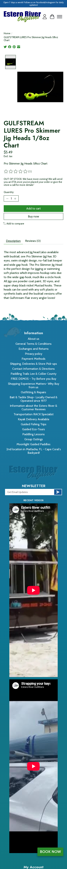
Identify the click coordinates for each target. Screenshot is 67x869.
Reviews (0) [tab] (33, 241)
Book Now (50, 851)
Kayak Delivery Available (33, 419)
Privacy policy (33, 353)
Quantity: (9, 192)
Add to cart (33, 208)
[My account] (44, 16)
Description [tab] (13, 241)
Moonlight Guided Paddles (33, 444)
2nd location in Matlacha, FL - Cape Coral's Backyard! (33, 450)
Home (7, 33)
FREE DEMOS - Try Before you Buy (33, 378)
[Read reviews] (16, 171)
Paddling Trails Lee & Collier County (33, 373)
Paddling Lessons (33, 434)
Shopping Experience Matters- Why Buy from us (33, 385)
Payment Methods (33, 358)
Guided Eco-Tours (33, 429)
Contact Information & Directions (33, 368)
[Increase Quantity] (15, 198)
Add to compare (15, 223)
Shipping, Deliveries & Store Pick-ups (33, 363)
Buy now (33, 216)
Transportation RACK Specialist (34, 414)
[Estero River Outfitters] (22, 16)
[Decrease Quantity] (7, 198)
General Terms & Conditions (33, 343)
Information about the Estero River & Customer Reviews (33, 407)
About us (33, 338)
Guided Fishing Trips (33, 424)
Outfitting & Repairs (33, 392)
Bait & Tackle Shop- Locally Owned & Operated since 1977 (33, 398)
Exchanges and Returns (34, 348)
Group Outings (33, 439)
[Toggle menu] (59, 16)
